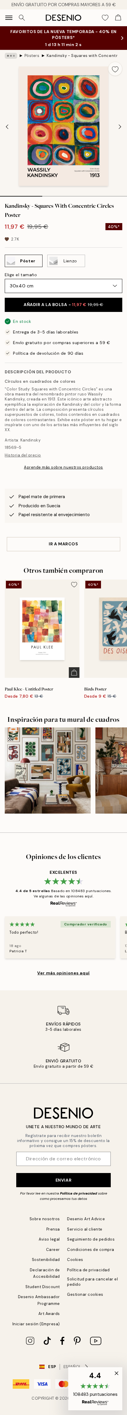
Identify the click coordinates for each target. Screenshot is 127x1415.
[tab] (21, 194)
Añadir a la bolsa (63, 304)
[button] (95, 1388)
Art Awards (49, 1313)
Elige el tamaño (21, 274)
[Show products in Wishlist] (105, 18)
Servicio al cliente (84, 1229)
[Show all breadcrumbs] (11, 56)
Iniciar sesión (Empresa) (36, 1323)
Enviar (63, 1180)
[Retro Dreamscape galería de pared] (48, 770)
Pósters (32, 55)
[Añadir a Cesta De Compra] (74, 672)
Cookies (75, 1259)
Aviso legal (49, 1239)
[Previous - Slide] (7, 127)
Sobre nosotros (45, 1218)
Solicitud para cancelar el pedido (92, 1282)
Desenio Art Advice (86, 1218)
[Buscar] (21, 18)
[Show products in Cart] (118, 18)
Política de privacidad (78, 1193)
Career (53, 1249)
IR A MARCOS (63, 544)
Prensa (53, 1229)
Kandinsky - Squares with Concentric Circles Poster (82, 55)
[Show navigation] (8, 18)
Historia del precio (23, 455)
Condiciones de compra (90, 1249)
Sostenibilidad (46, 1259)
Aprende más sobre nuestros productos (63, 467)
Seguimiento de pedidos (91, 1239)
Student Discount (42, 1286)
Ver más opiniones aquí (63, 973)
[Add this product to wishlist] (115, 69)
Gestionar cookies (85, 1294)
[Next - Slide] (120, 127)
